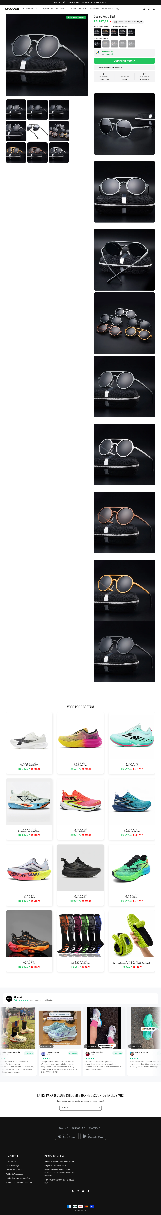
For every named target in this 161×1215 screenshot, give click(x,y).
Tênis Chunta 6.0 (132, 765)
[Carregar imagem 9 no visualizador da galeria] (59, 152)
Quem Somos (11, 1161)
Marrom (114, 32)
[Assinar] (98, 1108)
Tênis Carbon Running (132, 831)
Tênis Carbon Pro (80, 897)
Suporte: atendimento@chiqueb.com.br (59, 1161)
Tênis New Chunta (131, 897)
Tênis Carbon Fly (81, 831)
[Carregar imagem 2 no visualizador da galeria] (37, 110)
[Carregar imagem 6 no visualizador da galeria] (59, 131)
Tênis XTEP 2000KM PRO (29, 765)
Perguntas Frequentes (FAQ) (55, 1166)
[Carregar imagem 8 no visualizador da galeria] (37, 152)
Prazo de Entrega (12, 1166)
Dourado (106, 32)
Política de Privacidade (14, 1174)
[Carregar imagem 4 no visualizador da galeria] (16, 131)
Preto (131, 32)
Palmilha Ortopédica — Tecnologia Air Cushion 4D (131, 963)
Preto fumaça (97, 32)
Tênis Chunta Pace (80, 765)
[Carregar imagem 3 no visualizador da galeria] (59, 110)
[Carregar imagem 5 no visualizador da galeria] (37, 131)
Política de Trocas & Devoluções (18, 1178)
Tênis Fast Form (29, 897)
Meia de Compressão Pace (80, 963)
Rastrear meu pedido (14, 1170)
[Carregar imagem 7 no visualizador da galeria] (16, 152)
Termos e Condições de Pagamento (19, 1182)
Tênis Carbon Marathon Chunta (29, 831)
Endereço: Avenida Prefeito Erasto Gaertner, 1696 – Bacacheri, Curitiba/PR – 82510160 (60, 1173)
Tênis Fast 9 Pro (29, 963)
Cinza (123, 32)
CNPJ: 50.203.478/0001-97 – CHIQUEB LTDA (59, 1181)
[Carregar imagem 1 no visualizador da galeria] (16, 110)
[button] (144, 8)
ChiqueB (83, 1211)
